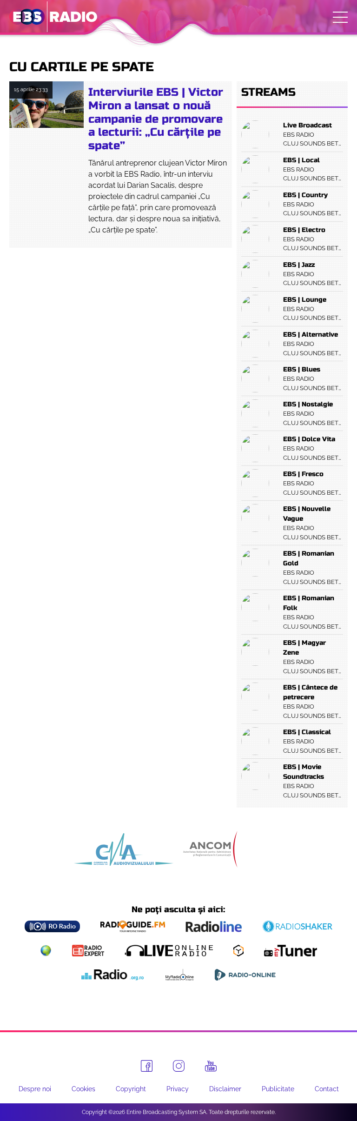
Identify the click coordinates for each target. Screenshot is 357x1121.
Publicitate (278, 1089)
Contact (327, 1089)
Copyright (131, 1089)
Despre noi (35, 1089)
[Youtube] (211, 1066)
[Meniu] (340, 17)
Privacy (177, 1089)
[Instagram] (179, 1066)
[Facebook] (146, 1066)
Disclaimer (225, 1089)
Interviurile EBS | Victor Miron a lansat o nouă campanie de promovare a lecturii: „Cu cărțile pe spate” (155, 119)
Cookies (83, 1089)
